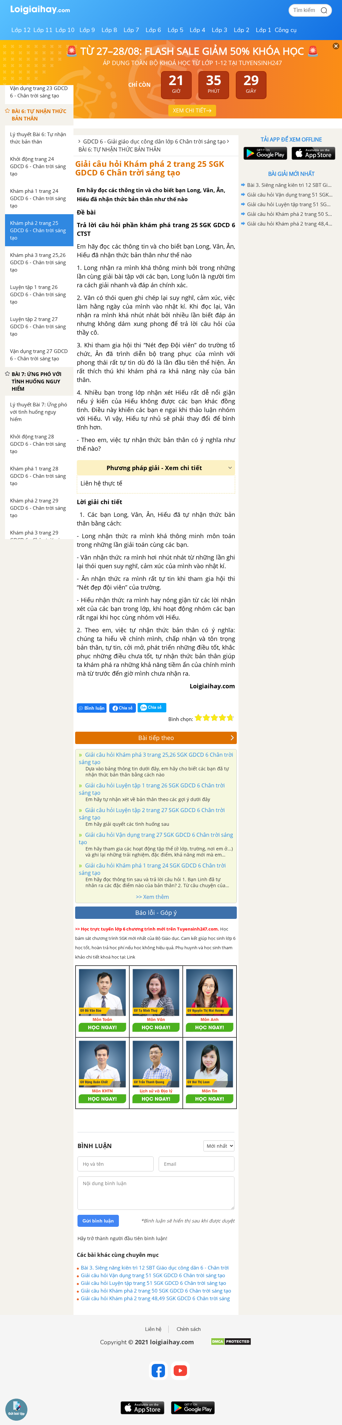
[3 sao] (214, 718)
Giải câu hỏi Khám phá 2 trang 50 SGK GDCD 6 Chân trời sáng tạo (156, 1290)
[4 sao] (222, 718)
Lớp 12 (21, 30)
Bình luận (94, 708)
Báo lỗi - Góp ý (156, 913)
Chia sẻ (125, 708)
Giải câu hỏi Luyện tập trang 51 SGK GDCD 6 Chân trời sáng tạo (153, 1283)
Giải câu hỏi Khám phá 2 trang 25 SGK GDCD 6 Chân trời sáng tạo (149, 168)
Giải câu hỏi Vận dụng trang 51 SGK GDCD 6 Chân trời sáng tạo (153, 1275)
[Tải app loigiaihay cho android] (264, 153)
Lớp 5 (175, 30)
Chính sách (189, 1329)
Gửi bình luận (98, 1220)
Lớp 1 (264, 30)
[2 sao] (206, 718)
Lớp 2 (241, 30)
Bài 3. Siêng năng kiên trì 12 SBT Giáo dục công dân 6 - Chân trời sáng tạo (155, 1267)
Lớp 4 (197, 30)
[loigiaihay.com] (40, 13)
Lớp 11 (43, 30)
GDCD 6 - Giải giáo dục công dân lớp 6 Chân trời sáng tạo (154, 141)
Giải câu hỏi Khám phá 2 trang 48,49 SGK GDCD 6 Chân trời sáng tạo (155, 1298)
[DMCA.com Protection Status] (231, 1344)
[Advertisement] (291, 276)
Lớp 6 (153, 30)
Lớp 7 (131, 30)
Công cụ (286, 30)
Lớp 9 (87, 30)
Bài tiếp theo (156, 738)
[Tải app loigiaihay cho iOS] (312, 153)
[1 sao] (198, 718)
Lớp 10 (65, 30)
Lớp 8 (109, 30)
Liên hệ (153, 1329)
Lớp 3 (219, 30)
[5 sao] (230, 718)
